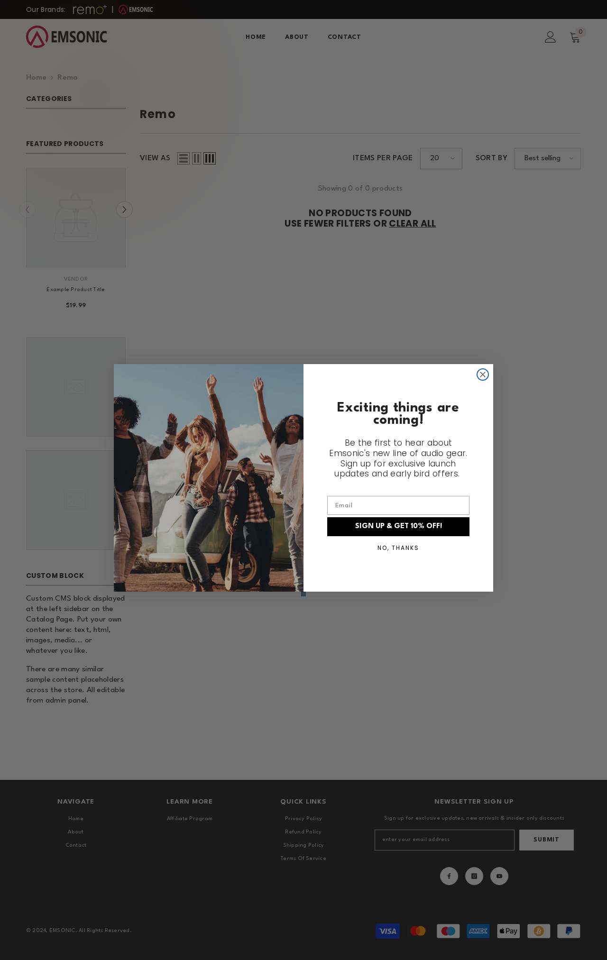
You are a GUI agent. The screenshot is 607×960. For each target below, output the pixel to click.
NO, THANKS (398, 548)
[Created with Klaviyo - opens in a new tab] (303, 594)
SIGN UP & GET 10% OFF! (398, 526)
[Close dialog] (482, 374)
